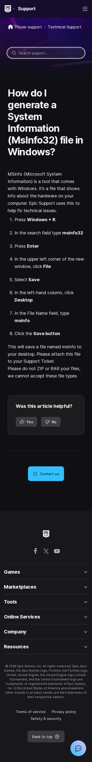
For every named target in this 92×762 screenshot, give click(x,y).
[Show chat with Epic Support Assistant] (78, 748)
